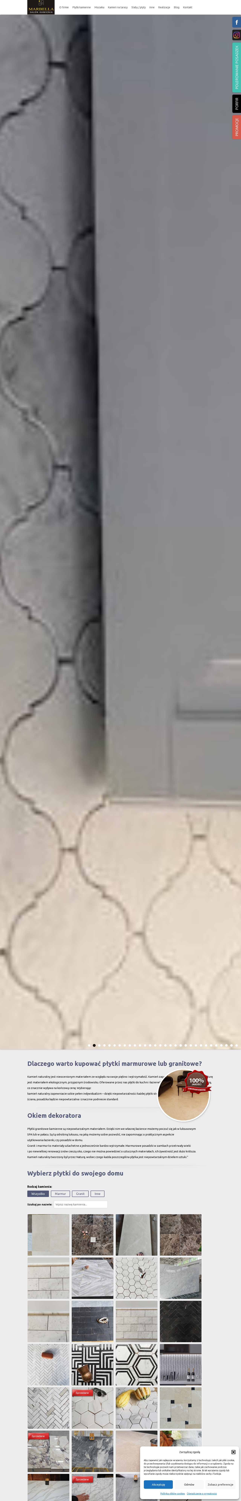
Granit (80, 1193)
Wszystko (38, 1193)
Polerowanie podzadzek (236, 67)
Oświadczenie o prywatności (202, 1493)
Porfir (236, 104)
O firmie (64, 7)
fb (236, 22)
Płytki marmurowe (86, 18)
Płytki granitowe (85, 25)
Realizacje (164, 7)
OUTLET (82, 32)
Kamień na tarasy (118, 7)
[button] (233, 1452)
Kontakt (187, 7)
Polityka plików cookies (172, 1493)
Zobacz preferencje (220, 1484)
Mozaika (99, 7)
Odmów (189, 1484)
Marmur (60, 1193)
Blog (176, 7)
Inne (152, 7)
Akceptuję (158, 1484)
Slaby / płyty (138, 7)
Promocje (236, 127)
